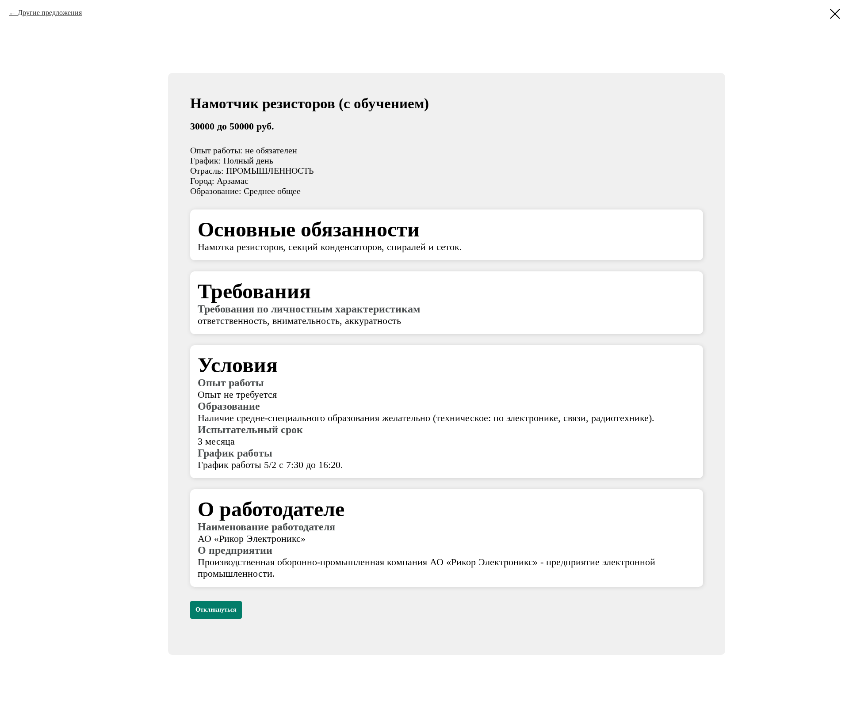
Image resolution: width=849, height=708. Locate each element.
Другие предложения (50, 12)
